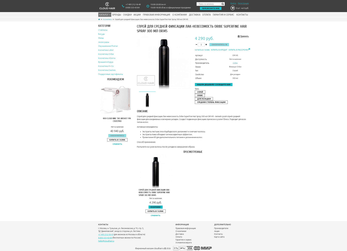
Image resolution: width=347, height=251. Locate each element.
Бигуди (101, 34)
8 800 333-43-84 (132, 7)
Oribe (235, 63)
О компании (179, 14)
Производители (221, 228)
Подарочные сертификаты (110, 74)
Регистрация (243, 3)
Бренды (116, 14)
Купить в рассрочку (239, 50)
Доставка (194, 14)
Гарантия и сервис (223, 14)
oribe (200, 95)
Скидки (127, 14)
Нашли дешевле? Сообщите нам (213, 84)
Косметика (107, 19)
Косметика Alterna (106, 58)
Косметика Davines (107, 70)
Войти (233, 3)
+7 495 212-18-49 (133, 4)
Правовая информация (156, 14)
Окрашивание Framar (108, 46)
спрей (200, 92)
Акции (137, 14)
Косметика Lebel (106, 50)
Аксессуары (103, 42)
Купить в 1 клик (117, 140)
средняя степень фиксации (211, 102)
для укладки (204, 99)
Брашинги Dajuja (105, 62)
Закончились (117, 136)
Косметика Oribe (106, 54)
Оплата (206, 14)
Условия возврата (184, 242)
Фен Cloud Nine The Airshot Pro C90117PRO (117, 119)
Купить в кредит (219, 50)
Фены (101, 38)
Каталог (104, 14)
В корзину (156, 207)
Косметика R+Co (106, 66)
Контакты (242, 14)
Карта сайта (219, 237)
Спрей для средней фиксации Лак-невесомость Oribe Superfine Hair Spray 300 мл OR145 (154, 192)
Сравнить (117, 144)
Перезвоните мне (210, 8)
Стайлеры (102, 30)
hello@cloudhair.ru (106, 241)
